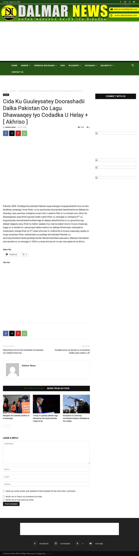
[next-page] (9, 426)
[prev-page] (4, 426)
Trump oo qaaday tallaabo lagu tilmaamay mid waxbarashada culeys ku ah (45, 418)
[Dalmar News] (69, 12)
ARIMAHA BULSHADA (44, 65)
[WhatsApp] (24, 133)
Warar (24, 65)
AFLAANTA (74, 65)
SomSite (49, 553)
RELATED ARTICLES (34, 388)
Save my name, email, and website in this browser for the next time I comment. (41, 491)
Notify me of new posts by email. (20, 500)
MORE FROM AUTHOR (58, 388)
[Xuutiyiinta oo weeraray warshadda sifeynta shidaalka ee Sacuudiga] (76, 404)
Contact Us (17, 72)
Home (14, 65)
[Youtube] (134, 2)
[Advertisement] (69, 42)
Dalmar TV (106, 65)
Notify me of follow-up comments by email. (24, 496)
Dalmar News (10, 127)
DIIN (63, 65)
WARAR (13, 91)
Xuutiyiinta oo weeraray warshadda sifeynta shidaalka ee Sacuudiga (76, 418)
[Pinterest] (18, 133)
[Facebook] (121, 2)
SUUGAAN (89, 65)
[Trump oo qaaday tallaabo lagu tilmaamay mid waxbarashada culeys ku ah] (46, 404)
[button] (132, 65)
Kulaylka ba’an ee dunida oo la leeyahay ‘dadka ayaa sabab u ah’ (72, 351)
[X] (129, 2)
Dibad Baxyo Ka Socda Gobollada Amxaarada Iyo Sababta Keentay (23, 351)
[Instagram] (125, 2)
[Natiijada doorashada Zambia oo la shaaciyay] (16, 404)
